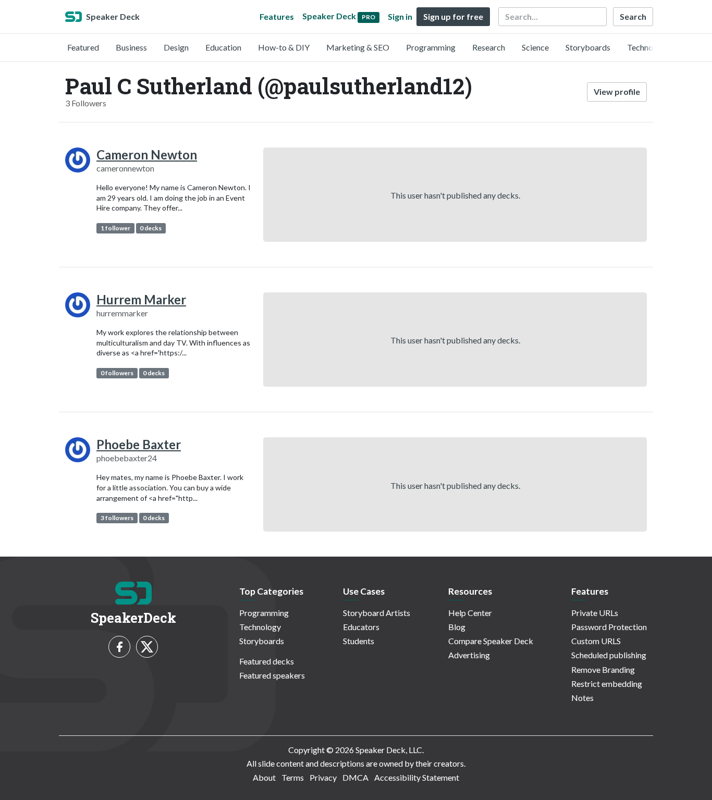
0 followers (117, 373)
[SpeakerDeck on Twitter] (147, 647)
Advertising (469, 655)
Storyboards (588, 47)
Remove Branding (603, 669)
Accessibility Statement (416, 777)
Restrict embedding (606, 683)
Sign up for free (453, 16)
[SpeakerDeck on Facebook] (119, 647)
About (264, 777)
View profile (617, 91)
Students (358, 641)
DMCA (355, 777)
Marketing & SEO (357, 47)
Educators (361, 627)
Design (176, 47)
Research (488, 47)
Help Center (470, 613)
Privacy (323, 777)
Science (535, 47)
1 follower (115, 228)
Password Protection (609, 627)
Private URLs (594, 613)
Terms (292, 777)
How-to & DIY (284, 47)
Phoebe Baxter (138, 444)
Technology (648, 47)
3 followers (117, 518)
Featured (83, 47)
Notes (582, 698)
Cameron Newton (146, 154)
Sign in (400, 16)
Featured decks (266, 661)
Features (277, 16)
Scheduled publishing (608, 655)
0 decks (151, 228)
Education (223, 47)
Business (131, 47)
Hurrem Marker (141, 299)
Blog (456, 627)
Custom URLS (596, 641)
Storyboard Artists (376, 613)
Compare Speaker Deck (490, 641)
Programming (431, 47)
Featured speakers (272, 675)
